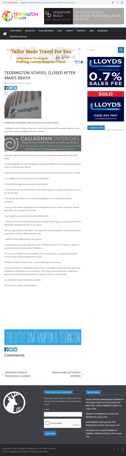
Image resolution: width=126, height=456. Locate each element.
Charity (69, 31)
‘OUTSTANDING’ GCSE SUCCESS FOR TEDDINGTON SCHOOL (51, 2)
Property (81, 31)
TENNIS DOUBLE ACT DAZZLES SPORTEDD (66, 374)
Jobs (92, 31)
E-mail (47, 409)
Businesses (103, 31)
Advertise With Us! (18, 36)
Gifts (59, 31)
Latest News (15, 31)
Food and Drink (46, 31)
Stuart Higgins (26, 83)
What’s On (30, 31)
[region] (84, 16)
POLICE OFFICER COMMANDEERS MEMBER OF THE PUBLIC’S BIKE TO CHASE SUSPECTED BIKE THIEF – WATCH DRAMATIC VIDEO (105, 402)
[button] (84, 16)
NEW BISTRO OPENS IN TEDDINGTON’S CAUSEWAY (18, 374)
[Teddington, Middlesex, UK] (5, 34)
